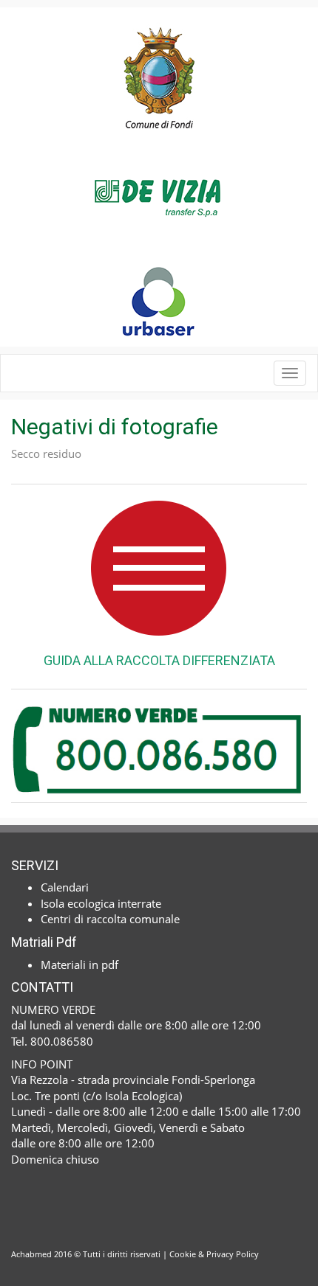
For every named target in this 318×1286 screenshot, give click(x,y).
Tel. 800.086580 (52, 1041)
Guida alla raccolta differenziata (159, 660)
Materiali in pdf (79, 964)
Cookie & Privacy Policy (214, 1253)
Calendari (65, 887)
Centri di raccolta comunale (110, 918)
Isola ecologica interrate (101, 903)
